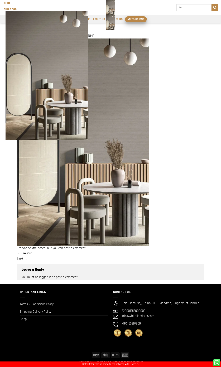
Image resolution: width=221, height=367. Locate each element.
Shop (23, 319)
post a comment (75, 248)
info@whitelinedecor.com (138, 316)
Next (22, 259)
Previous (24, 253)
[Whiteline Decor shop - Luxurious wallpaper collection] (110, 15)
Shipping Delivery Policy (35, 312)
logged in (45, 277)
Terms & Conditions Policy (37, 304)
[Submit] (215, 7)
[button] (6, 3)
